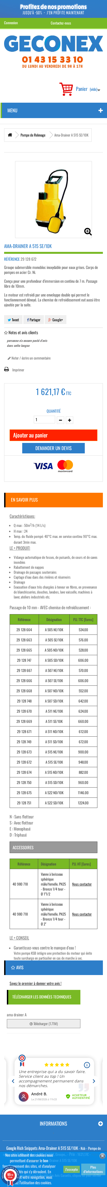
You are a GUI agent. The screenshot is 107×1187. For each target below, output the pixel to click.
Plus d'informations (93, 1169)
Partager (34, 319)
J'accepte (71, 1169)
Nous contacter (82, 884)
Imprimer (18, 369)
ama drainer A (17, 1014)
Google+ (57, 319)
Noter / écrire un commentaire (30, 358)
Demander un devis (53, 448)
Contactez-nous (61, 23)
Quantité (54, 411)
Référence (12, 259)
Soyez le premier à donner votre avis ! (35, 983)
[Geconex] (53, 51)
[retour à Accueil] (10, 135)
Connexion (11, 22)
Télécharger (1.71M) (45, 1023)
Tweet (15, 319)
